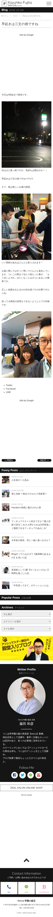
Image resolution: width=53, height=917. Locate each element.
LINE (8, 392)
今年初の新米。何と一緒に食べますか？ (31, 540)
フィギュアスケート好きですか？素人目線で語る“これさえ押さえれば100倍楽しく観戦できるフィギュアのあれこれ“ (31, 524)
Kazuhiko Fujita (31, 913)
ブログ (15, 16)
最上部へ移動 (26, 860)
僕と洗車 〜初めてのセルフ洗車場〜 (29, 494)
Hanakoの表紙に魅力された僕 (26, 507)
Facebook (11, 389)
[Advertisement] (26, 63)
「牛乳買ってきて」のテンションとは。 (31, 585)
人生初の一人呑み (20, 480)
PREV (10, 460)
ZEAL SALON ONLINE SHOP (26, 787)
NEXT (43, 460)
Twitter (9, 385)
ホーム (5, 16)
